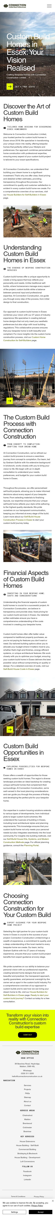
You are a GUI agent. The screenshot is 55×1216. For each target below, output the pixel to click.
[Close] (51, 1202)
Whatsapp (27, 1070)
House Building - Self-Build (27, 1145)
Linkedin (27, 1179)
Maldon (27, 1119)
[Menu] (49, 6)
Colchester (27, 1127)
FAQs (27, 1093)
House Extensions (27, 1141)
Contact (27, 1105)
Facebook (27, 1171)
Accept (41, 1212)
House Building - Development (27, 1157)
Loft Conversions (27, 1161)
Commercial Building (27, 1149)
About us (27, 1101)
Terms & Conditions (18, 1196)
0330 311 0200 (27, 1073)
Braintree (27, 1131)
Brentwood (27, 1123)
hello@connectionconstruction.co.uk (27, 1076)
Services (27, 1085)
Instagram (27, 1175)
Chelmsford (27, 1115)
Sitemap (27, 1097)
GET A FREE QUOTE (25, 87)
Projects (27, 1089)
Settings (14, 1212)
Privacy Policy (39, 1197)
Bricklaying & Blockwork (27, 1153)
